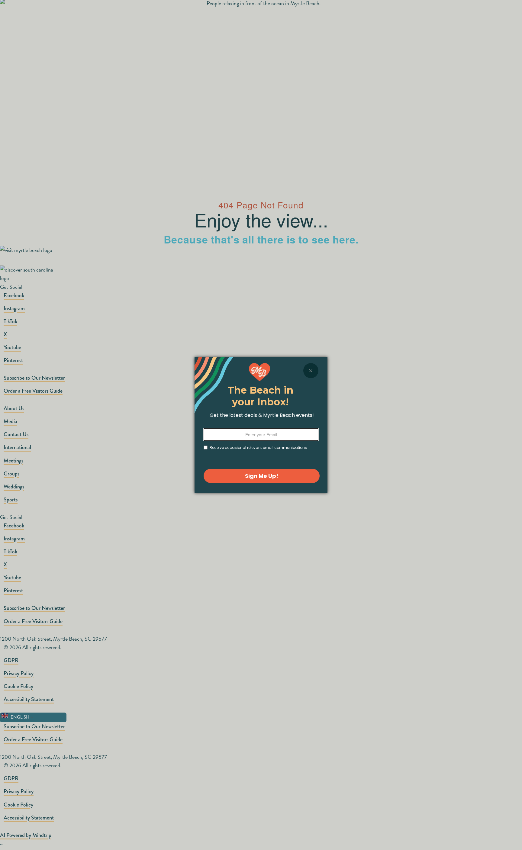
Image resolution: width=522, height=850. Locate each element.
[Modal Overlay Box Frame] (261, 425)
